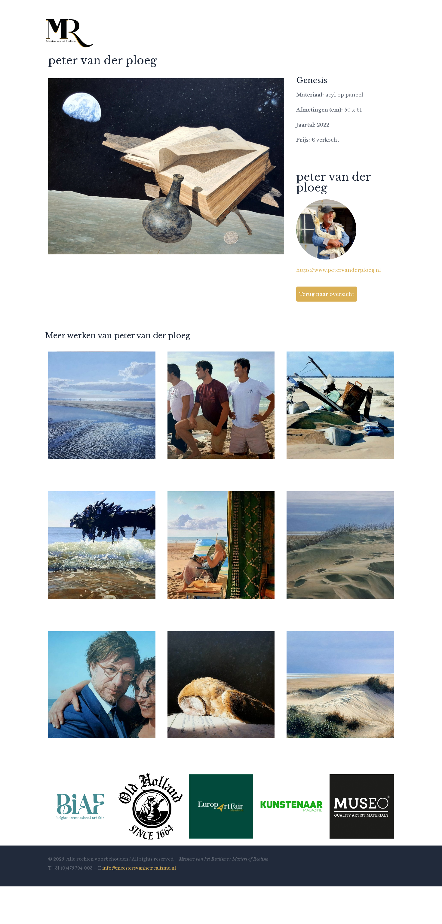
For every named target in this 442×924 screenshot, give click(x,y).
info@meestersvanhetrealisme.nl (139, 868)
